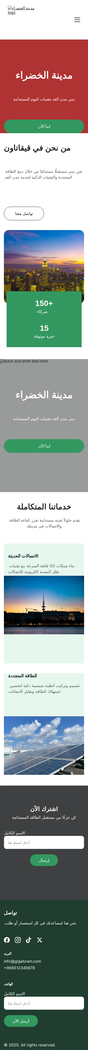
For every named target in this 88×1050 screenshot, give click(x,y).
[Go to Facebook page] (7, 940)
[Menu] (77, 20)
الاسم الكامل (14, 832)
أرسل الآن (21, 1021)
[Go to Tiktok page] (29, 940)
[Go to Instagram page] (18, 940)
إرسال (44, 860)
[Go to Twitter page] (40, 940)
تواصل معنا (24, 213)
